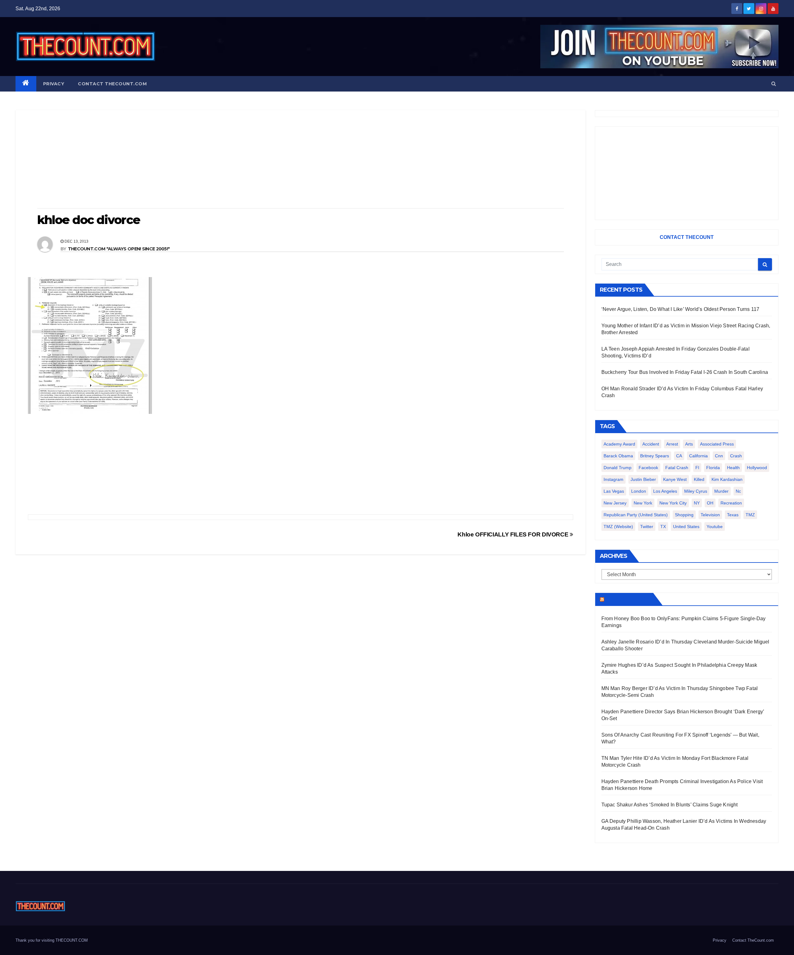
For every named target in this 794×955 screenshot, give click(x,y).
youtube (715, 526)
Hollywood (757, 467)
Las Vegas (614, 491)
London (638, 491)
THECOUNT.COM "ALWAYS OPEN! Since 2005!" (119, 249)
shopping (684, 514)
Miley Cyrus (695, 491)
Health (733, 467)
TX (663, 526)
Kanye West (675, 479)
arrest (672, 444)
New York (643, 502)
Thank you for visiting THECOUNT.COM (52, 940)
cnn (719, 455)
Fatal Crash (676, 467)
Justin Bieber (643, 479)
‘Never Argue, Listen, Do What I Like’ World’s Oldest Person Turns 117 (680, 309)
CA (679, 455)
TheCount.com (628, 599)
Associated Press (717, 444)
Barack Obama (618, 455)
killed (699, 479)
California (698, 455)
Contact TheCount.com (112, 84)
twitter (646, 526)
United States (686, 526)
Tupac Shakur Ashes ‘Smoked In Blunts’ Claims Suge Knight (669, 804)
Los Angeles (665, 491)
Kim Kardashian (727, 479)
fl (697, 467)
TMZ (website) (618, 526)
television (710, 514)
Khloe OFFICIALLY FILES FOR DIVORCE (513, 534)
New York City (673, 502)
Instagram (613, 479)
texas (732, 514)
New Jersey (615, 502)
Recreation (731, 502)
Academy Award (619, 444)
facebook (648, 467)
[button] (773, 83)
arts (689, 444)
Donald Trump (617, 467)
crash (736, 455)
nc (738, 491)
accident (650, 444)
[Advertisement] (300, 159)
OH (710, 502)
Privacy (54, 84)
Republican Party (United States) (636, 514)
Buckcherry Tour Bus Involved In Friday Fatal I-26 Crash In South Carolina (684, 372)
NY (697, 502)
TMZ (750, 514)
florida (713, 467)
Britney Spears (654, 455)
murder (721, 491)
